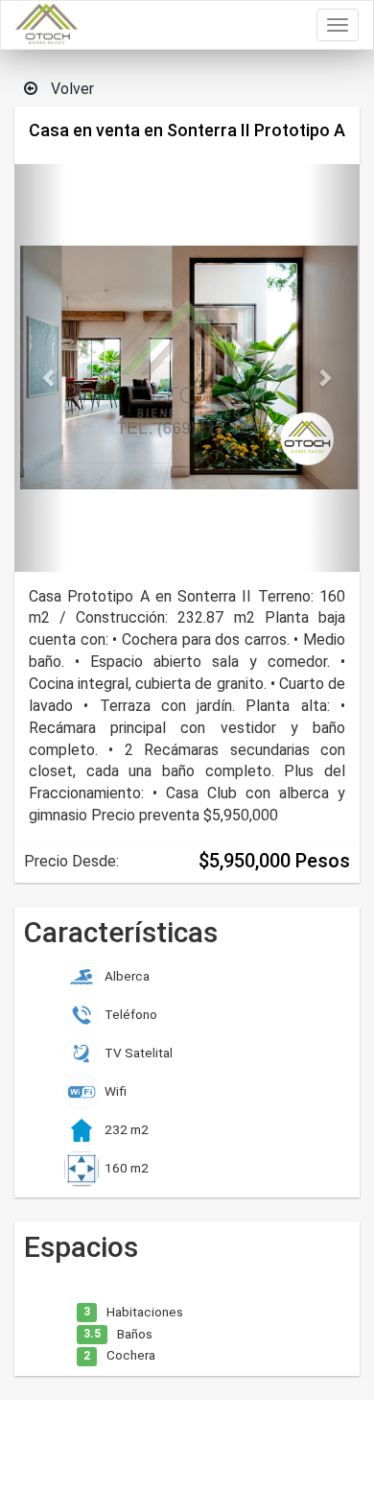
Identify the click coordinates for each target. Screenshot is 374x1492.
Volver (70, 89)
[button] (40, 368)
